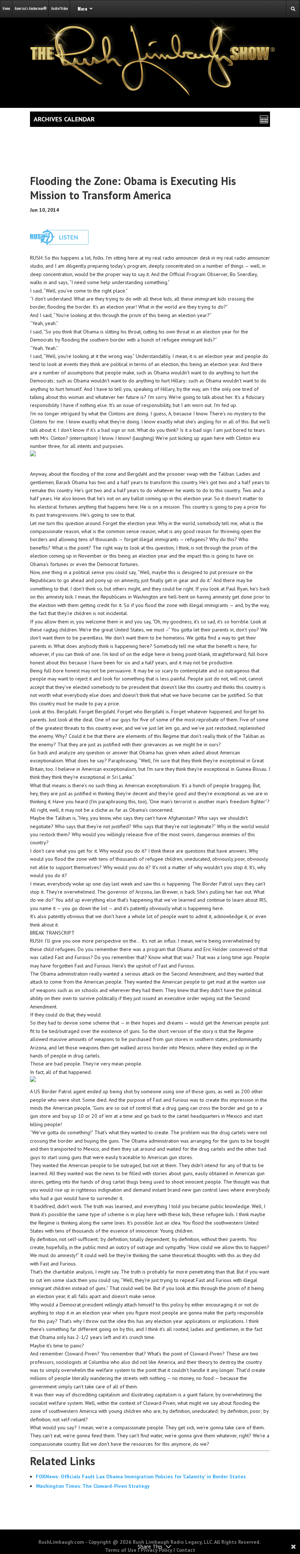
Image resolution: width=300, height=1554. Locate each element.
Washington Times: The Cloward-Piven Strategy (93, 1486)
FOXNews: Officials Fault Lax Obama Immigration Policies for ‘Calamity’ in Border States (141, 1476)
